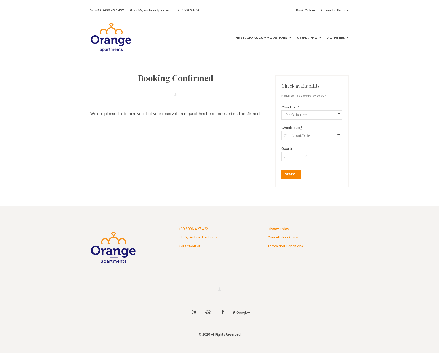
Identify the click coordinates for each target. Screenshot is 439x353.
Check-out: (291, 128)
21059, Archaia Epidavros (198, 237)
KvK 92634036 (190, 246)
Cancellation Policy (283, 237)
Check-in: (290, 107)
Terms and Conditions (285, 246)
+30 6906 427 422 (193, 229)
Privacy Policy (278, 229)
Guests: (287, 148)
